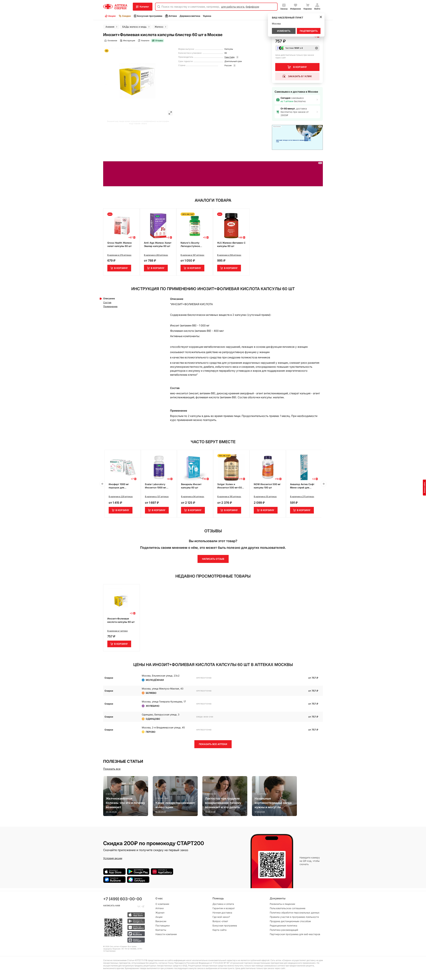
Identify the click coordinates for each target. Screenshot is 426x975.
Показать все (111, 768)
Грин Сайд (229, 57)
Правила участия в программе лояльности (294, 916)
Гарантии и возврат (224, 908)
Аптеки (173, 15)
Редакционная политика (283, 925)
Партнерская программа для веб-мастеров (295, 934)
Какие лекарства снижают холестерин (175, 805)
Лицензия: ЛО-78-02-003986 (124, 949)
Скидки (126, 15)
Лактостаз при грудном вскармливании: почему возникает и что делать (223, 803)
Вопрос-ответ (220, 921)
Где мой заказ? (221, 916)
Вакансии (160, 921)
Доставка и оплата (223, 903)
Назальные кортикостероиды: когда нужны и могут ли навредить (273, 803)
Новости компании (166, 934)
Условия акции (112, 858)
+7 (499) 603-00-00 (122, 899)
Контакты (160, 929)
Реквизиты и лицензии (282, 903)
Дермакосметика (190, 15)
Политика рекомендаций (284, 929)
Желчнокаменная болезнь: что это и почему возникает (125, 803)
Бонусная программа (149, 15)
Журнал (159, 912)
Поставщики (162, 925)
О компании (162, 903)
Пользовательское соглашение (287, 908)
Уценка (207, 15)
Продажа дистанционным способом (290, 921)
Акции (112, 15)
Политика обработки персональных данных (295, 912)
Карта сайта (219, 929)
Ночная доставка (222, 912)
